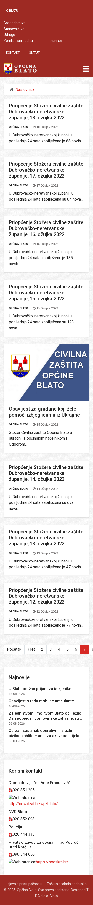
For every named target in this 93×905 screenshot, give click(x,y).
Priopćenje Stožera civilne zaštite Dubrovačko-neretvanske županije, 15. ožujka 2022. (46, 293)
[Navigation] (86, 69)
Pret (31, 649)
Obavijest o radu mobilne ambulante (41, 701)
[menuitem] (15, 10)
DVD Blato (18, 812)
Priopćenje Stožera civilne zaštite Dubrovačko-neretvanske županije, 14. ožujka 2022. (46, 473)
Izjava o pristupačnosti (24, 884)
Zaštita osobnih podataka (67, 884)
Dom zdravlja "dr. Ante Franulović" (39, 782)
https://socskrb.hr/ (52, 862)
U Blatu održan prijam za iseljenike (40, 689)
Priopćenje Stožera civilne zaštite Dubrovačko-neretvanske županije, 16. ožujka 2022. (46, 228)
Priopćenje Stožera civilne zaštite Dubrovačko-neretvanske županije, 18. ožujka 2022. (46, 112)
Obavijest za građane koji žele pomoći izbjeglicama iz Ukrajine (44, 412)
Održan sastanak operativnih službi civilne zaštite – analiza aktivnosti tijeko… (46, 733)
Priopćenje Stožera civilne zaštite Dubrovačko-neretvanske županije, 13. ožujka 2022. (46, 538)
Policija (15, 827)
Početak (14, 649)
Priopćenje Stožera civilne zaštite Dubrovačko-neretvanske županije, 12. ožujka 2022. (46, 596)
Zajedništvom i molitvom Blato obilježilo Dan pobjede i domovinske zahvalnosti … (46, 716)
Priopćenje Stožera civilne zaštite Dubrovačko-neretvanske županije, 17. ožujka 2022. (46, 170)
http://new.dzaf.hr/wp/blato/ (33, 803)
